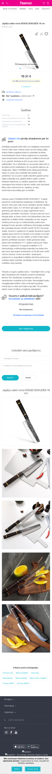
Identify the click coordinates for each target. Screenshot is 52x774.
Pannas (22, 9)
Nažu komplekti (22, 673)
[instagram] (6, 732)
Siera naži (35, 673)
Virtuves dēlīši (8, 683)
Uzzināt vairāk (32, 769)
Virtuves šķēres (23, 683)
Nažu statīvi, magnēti (38, 678)
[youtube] (16, 732)
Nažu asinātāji (21, 678)
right (49, 8)
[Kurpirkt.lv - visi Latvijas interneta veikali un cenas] (26, 754)
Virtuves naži (8, 673)
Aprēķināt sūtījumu (13, 92)
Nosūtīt (10, 378)
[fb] (11, 732)
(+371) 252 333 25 (16, 720)
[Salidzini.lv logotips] (26, 751)
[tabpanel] (26, 51)
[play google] (33, 747)
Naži (37, 9)
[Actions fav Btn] (44, 3)
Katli (31, 9)
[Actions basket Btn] (48, 3)
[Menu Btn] (3, 3)
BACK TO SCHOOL (10, 9)
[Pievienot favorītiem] (46, 35)
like (36, 33)
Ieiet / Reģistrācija (26, 329)
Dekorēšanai (7, 678)
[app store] (20, 747)
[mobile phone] (7, 3)
